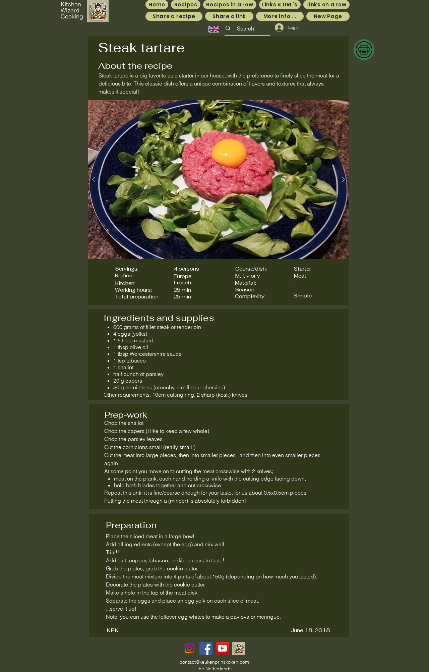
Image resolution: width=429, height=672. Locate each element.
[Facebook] (205, 648)
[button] (218, 179)
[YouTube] (222, 648)
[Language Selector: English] (209, 29)
